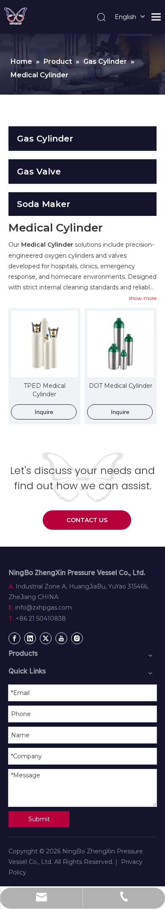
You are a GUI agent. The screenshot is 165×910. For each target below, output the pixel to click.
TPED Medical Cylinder (45, 390)
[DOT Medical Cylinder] (120, 343)
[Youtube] (61, 638)
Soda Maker (43, 204)
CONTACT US (86, 520)
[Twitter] (46, 638)
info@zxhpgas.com (43, 607)
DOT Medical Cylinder (120, 386)
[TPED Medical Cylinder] (44, 343)
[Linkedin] (30, 638)
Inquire (44, 412)
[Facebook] (14, 638)
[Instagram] (77, 638)
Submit (39, 819)
